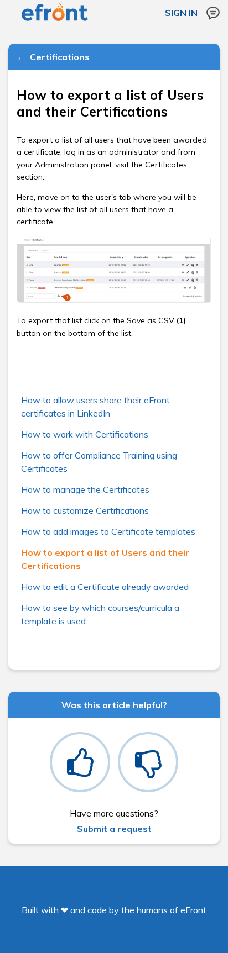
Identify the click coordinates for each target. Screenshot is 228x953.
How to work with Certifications (84, 434)
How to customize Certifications (85, 510)
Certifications (60, 56)
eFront (193, 909)
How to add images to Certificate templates (108, 531)
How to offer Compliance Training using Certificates (99, 462)
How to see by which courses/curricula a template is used (100, 614)
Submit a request (114, 828)
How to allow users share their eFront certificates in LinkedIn (95, 406)
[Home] (54, 18)
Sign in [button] (181, 12)
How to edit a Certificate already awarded (105, 586)
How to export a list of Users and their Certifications (105, 559)
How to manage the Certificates (85, 489)
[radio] (80, 762)
